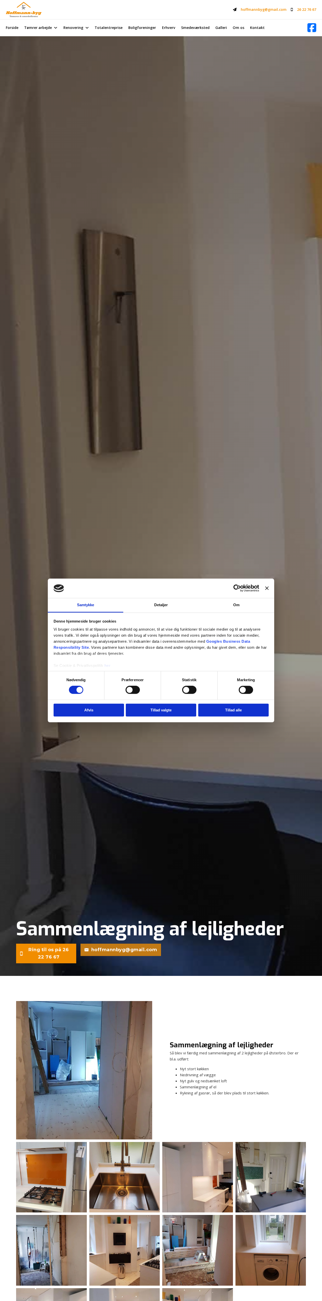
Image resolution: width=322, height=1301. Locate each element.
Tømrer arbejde (38, 27)
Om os (238, 27)
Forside (12, 27)
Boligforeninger (142, 27)
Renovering (73, 27)
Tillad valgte (161, 710)
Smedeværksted (195, 27)
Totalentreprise (109, 27)
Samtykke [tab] (85, 605)
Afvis (88, 710)
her (107, 665)
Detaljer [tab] (161, 605)
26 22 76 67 (306, 9)
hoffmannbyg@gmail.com (264, 9)
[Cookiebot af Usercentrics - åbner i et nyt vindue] (237, 588)
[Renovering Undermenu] (87, 27)
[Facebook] (311, 28)
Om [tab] (236, 605)
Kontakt (257, 27)
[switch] (133, 690)
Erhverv (168, 27)
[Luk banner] (267, 588)
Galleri (221, 27)
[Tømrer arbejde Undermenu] (55, 27)
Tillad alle (233, 710)
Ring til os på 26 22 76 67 (48, 953)
